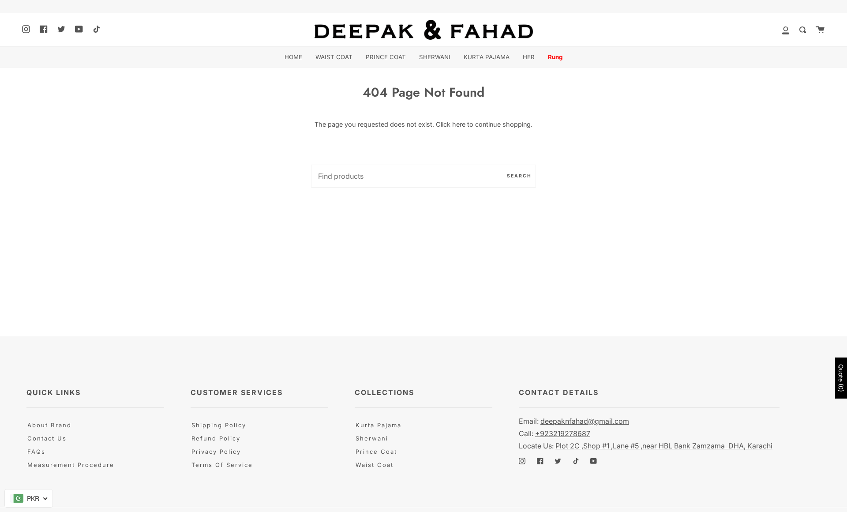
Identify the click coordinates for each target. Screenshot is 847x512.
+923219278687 (562, 433)
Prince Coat (376, 451)
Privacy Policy (216, 451)
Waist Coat (375, 464)
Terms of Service (222, 464)
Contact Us (47, 438)
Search (519, 175)
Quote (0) (841, 378)
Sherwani (372, 438)
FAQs (36, 451)
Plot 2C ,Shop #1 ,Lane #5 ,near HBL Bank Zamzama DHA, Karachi (663, 445)
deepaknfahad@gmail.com (584, 421)
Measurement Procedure (70, 464)
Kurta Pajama (378, 425)
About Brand (49, 425)
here (458, 124)
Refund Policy (215, 438)
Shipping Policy (218, 425)
